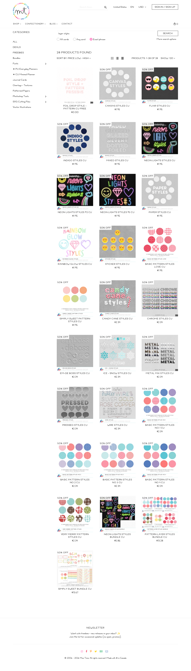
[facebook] (87, 651)
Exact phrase (99, 39)
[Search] (105, 7)
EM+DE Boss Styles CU (75, 373)
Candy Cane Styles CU (117, 318)
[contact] (107, 651)
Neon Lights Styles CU (159, 160)
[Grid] (112, 58)
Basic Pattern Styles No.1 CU (160, 426)
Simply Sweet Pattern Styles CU (75, 320)
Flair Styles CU (159, 106)
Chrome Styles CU (159, 318)
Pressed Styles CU (75, 425)
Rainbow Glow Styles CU (75, 264)
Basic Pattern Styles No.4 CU (160, 481)
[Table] (122, 58)
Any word (80, 39)
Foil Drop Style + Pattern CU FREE (75, 107)
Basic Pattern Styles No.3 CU (117, 481)
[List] (117, 58)
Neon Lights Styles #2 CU (75, 212)
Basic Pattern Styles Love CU (160, 265)
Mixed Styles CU (117, 160)
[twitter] (97, 651)
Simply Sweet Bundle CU (75, 589)
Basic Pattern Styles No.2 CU (75, 481)
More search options (166, 39)
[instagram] (83, 651)
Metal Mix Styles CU (160, 373)
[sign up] (102, 651)
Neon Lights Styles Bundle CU (117, 536)
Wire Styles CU (117, 425)
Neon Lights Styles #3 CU (117, 212)
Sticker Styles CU (117, 264)
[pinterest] (92, 651)
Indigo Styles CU (74, 160)
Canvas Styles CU (117, 106)
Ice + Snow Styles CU (117, 373)
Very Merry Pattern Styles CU (75, 536)
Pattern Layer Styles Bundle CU (160, 536)
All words (64, 39)
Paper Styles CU (160, 212)
